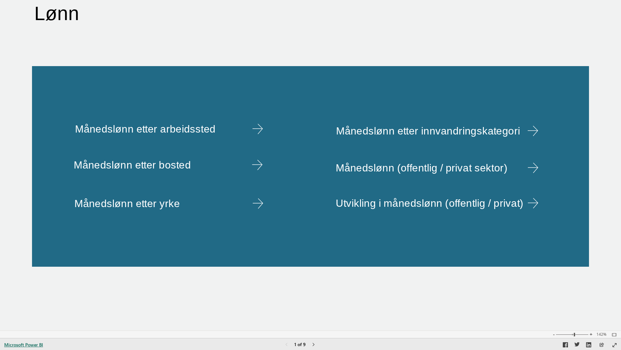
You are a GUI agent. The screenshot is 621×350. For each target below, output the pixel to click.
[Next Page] (313, 345)
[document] (288, 14)
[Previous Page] (286, 345)
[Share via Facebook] (565, 345)
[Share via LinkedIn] (588, 345)
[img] (310, 166)
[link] (169, 129)
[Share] (601, 345)
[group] (288, 14)
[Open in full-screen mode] (614, 345)
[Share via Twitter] (577, 345)
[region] (310, 165)
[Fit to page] (612, 334)
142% (601, 334)
